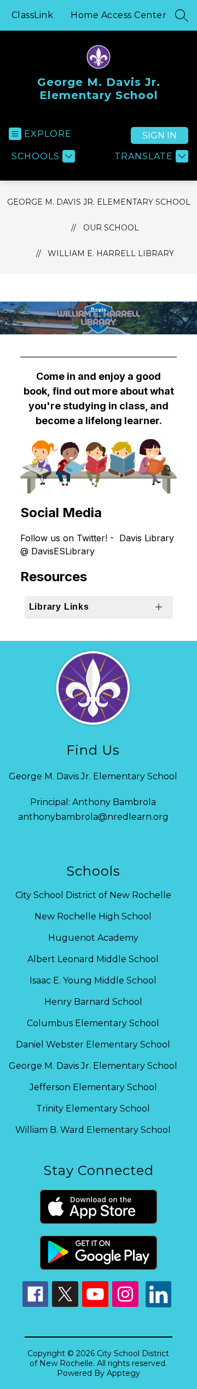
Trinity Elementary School (93, 1108)
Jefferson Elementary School (93, 1087)
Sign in (159, 135)
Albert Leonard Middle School (93, 959)
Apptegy (123, 1373)
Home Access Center (118, 15)
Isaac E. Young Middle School (93, 980)
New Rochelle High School (93, 916)
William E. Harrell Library (111, 253)
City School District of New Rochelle (93, 895)
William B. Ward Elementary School (93, 1130)
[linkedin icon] (159, 1304)
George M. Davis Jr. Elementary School (98, 202)
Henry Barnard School (93, 1002)
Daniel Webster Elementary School (93, 1044)
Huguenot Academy (93, 938)
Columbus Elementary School (93, 1023)
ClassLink (32, 15)
